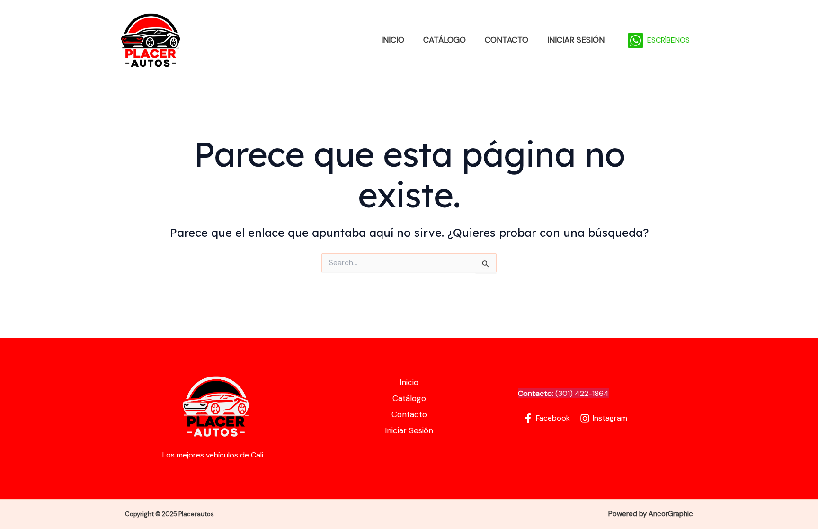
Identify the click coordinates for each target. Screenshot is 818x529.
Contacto (506, 40)
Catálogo (444, 40)
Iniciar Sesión (576, 40)
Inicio (392, 40)
